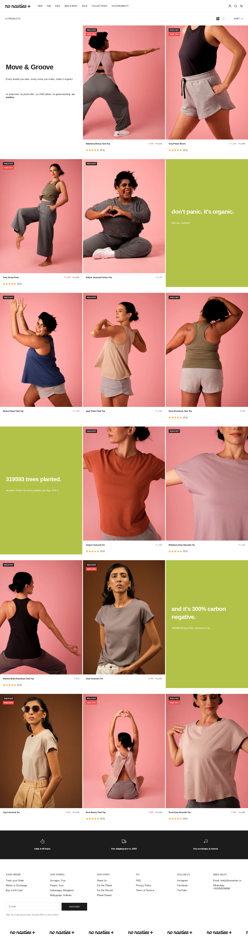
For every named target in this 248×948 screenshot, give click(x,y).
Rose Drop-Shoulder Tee (180, 812)
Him (49, 6)
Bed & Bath (71, 6)
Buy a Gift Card (14, 890)
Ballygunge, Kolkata (60, 895)
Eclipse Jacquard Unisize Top (99, 277)
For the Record (105, 890)
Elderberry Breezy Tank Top (98, 144)
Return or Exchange (16, 885)
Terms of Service (145, 890)
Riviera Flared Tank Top (13, 411)
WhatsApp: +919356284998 (221, 887)
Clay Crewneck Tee (11, 812)
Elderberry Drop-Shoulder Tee (182, 545)
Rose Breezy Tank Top (96, 812)
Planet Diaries (104, 895)
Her (40, 6)
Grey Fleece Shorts (177, 144)
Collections (99, 6)
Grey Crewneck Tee (94, 679)
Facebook (182, 885)
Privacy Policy (143, 885)
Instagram (182, 880)
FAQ (138, 880)
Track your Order (15, 880)
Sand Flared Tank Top (95, 411)
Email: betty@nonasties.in (227, 880)
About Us (102, 880)
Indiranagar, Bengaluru (62, 890)
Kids (57, 6)
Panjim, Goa (56, 885)
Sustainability (120, 6)
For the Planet (104, 885)
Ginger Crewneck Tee (95, 545)
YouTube (181, 890)
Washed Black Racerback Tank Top (18, 679)
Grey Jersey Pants (11, 277)
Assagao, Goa (57, 880)
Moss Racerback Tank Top (180, 411)
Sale (84, 6)
